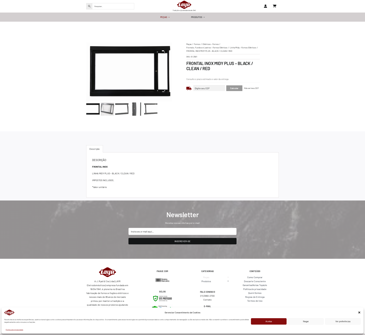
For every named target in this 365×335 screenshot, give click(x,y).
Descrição (94, 148)
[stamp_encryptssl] (162, 296)
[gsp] (162, 305)
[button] (359, 312)
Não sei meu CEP (251, 88)
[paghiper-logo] (162, 279)
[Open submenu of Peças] (227, 277)
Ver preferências (343, 321)
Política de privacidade (14, 330)
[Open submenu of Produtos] (227, 281)
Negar (306, 321)
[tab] (94, 148)
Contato (207, 299)
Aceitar (268, 321)
